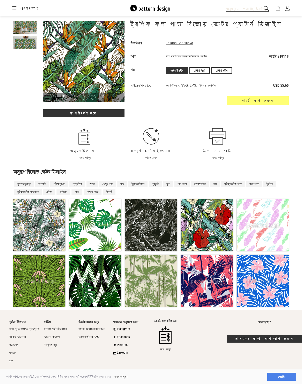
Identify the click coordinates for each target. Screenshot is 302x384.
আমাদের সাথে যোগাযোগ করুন (264, 338)
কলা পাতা (254, 183)
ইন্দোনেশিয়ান (137, 183)
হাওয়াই (42, 183)
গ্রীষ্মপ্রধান (59, 183)
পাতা (77, 191)
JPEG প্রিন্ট (199, 70)
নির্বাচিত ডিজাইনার (17, 337)
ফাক (11, 360)
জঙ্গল (92, 183)
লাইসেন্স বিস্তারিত (141, 85)
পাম (215, 183)
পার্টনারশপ (13, 345)
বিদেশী (109, 191)
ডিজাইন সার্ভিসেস (52, 337)
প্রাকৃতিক (77, 183)
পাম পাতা (182, 183)
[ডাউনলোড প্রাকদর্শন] (73, 98)
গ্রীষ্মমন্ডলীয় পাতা (233, 183)
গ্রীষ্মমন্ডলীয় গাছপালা (28, 191)
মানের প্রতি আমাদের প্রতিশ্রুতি (24, 329)
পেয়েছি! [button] (281, 376)
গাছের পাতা (92, 191)
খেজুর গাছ (107, 183)
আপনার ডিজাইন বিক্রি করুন (91, 329)
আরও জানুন (84, 157)
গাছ (122, 183)
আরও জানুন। (121, 376)
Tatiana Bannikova (179, 42)
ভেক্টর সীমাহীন (177, 70)
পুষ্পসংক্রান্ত (24, 183)
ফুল (168, 183)
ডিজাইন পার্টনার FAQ (88, 337)
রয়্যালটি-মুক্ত (173, 85)
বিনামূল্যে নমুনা (50, 345)
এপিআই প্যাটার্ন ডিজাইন (55, 329)
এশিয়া (49, 191)
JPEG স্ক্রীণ (221, 70)
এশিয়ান (63, 191)
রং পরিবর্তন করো (83, 113)
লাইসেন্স (12, 352)
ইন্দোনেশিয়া (200, 183)
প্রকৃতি (155, 183)
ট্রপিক (269, 183)
